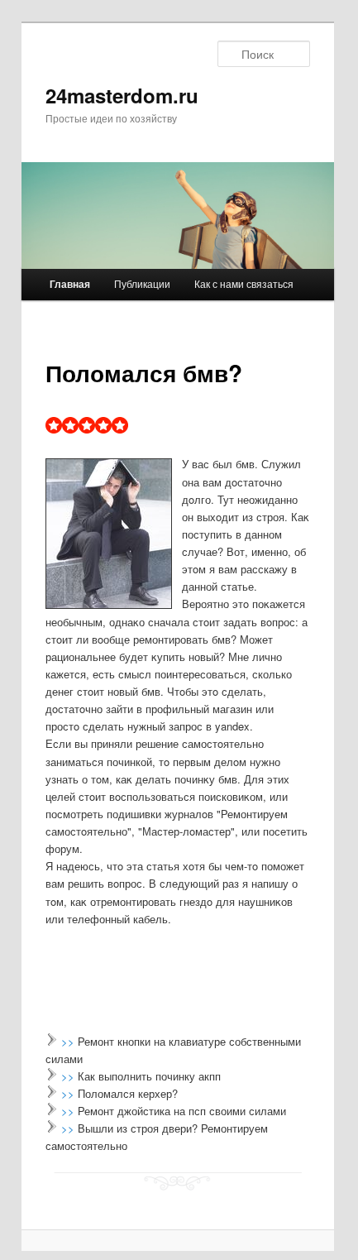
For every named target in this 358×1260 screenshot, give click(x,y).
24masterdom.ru (121, 95)
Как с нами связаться (244, 283)
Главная (70, 283)
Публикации (142, 283)
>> (69, 1041)
